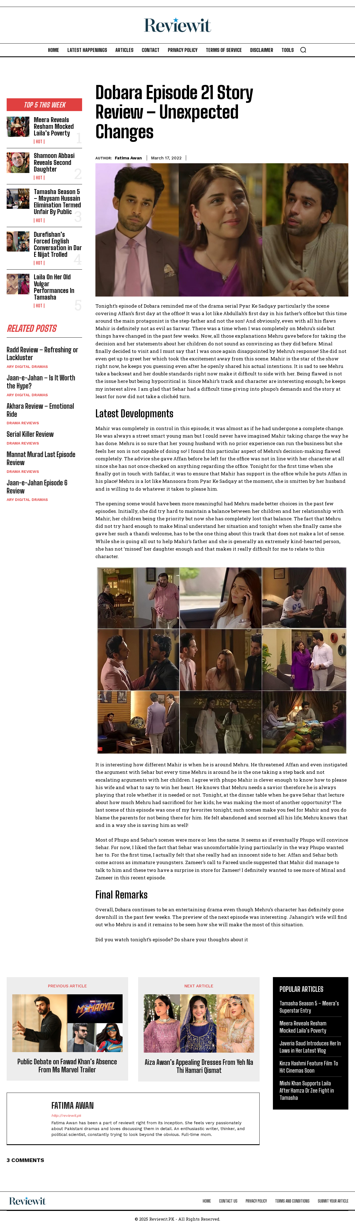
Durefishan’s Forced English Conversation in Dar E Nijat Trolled (58, 245)
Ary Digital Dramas (27, 366)
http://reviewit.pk (66, 1115)
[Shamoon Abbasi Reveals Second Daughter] (18, 162)
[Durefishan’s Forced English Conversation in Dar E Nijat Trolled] (18, 241)
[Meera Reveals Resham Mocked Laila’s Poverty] (18, 127)
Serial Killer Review (30, 434)
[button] (303, 49)
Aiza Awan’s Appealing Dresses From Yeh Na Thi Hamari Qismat (199, 1066)
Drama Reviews (23, 423)
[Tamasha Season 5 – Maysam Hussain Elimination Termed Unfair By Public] (18, 199)
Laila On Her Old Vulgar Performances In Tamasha (54, 287)
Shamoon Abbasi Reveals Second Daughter (54, 162)
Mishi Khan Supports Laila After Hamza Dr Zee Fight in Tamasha (307, 1090)
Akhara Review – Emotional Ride (40, 410)
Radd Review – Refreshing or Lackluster (42, 354)
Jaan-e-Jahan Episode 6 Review (37, 487)
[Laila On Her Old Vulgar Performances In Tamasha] (18, 284)
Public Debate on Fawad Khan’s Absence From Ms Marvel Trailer (67, 1066)
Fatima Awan (128, 157)
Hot (39, 141)
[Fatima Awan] (32, 1118)
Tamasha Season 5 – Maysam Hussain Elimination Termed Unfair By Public (57, 202)
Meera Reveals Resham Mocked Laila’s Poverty (54, 126)
